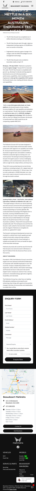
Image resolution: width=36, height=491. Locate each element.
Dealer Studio (13, 489)
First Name (8, 305)
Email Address (9, 320)
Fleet (20, 474)
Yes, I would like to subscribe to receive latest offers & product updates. (18, 349)
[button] (32, 6)
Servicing (5, 467)
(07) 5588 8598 (27, 1)
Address (17, 1)
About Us (22, 470)
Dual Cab (5, 458)
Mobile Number (10, 327)
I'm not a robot (13, 354)
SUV (4, 456)
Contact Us (18, 426)
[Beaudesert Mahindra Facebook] (4, 1)
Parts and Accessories (9, 469)
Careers (21, 476)
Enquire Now (18, 359)
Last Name (8, 312)
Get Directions (18, 431)
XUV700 (21, 460)
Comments (8, 334)
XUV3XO (22, 458)
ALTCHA (28, 354)
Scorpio (21, 456)
